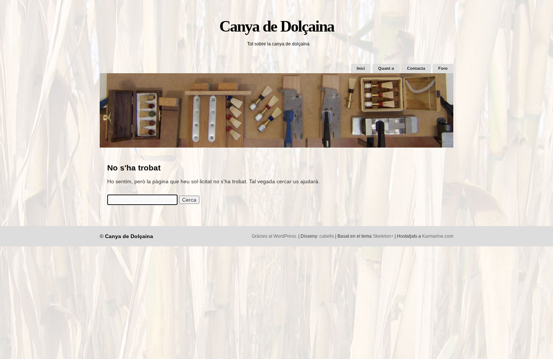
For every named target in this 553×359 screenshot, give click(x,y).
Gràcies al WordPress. (274, 236)
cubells (326, 236)
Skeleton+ (383, 236)
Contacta (416, 68)
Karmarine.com (437, 236)
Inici (361, 68)
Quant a (386, 68)
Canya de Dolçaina (276, 26)
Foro (443, 68)
